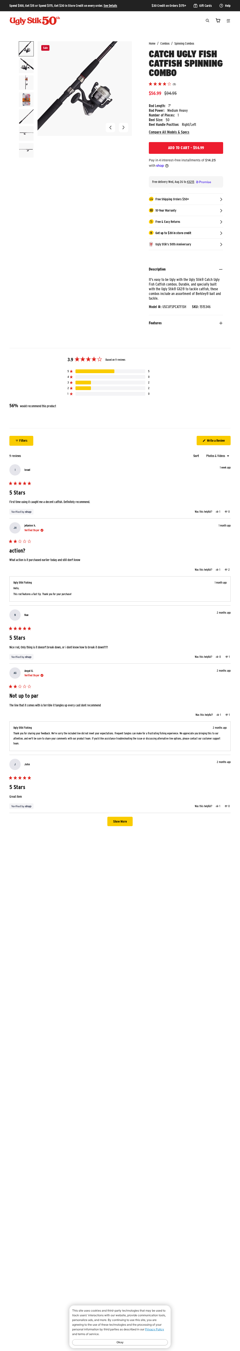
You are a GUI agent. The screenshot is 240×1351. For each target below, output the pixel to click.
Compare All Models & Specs (169, 132)
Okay (120, 1342)
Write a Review (218, 441)
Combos (164, 43)
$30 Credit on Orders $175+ (169, 6)
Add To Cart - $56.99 (186, 148)
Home (152, 43)
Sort (196, 456)
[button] (110, 127)
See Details (110, 6)
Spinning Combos (184, 43)
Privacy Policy (154, 1329)
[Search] (207, 20)
